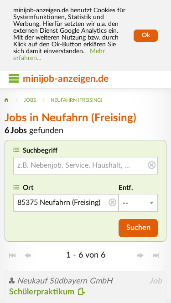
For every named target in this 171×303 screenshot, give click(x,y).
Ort (28, 187)
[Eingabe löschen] (151, 166)
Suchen (138, 227)
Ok (146, 35)
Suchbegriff (40, 150)
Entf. (126, 187)
